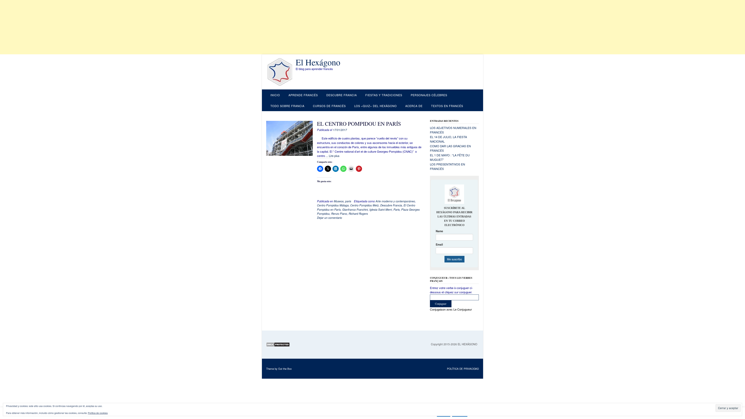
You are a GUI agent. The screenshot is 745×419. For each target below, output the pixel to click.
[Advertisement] (116, 27)
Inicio (275, 95)
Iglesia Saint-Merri (380, 209)
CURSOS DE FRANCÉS (329, 106)
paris (348, 201)
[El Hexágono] (281, 72)
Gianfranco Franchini (355, 209)
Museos (339, 201)
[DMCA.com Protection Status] (278, 346)
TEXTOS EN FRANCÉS (447, 106)
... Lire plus (333, 156)
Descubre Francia (391, 205)
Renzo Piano (339, 214)
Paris (396, 209)
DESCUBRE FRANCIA (341, 95)
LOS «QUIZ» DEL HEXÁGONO (375, 106)
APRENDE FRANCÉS (303, 95)
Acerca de (414, 106)
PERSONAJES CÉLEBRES (429, 95)
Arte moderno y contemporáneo (395, 201)
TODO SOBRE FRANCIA (287, 106)
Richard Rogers (358, 214)
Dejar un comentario (329, 218)
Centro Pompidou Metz (364, 205)
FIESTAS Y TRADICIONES (383, 95)
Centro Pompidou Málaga (333, 205)
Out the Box (285, 369)
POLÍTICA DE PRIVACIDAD (463, 368)
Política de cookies (98, 413)
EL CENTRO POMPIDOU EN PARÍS (359, 123)
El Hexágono (318, 62)
